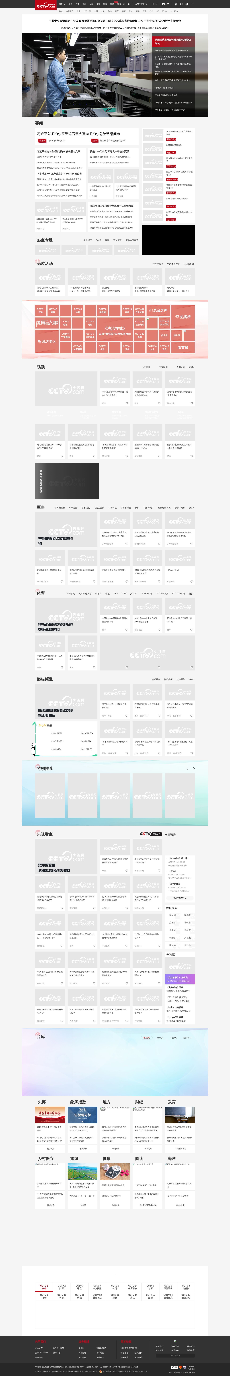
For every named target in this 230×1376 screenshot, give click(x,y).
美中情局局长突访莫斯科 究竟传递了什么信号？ (82, 973)
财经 (91, 4)
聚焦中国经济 (132, 240)
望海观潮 (170, 403)
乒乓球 (133, 593)
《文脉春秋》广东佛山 (177, 977)
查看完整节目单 (179, 898)
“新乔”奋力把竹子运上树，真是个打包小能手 (180, 743)
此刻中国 (51, 412)
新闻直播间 (171, 179)
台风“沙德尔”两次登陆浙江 (177, 198)
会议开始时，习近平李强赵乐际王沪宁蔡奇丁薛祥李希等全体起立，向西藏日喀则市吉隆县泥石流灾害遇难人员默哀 (115, 28)
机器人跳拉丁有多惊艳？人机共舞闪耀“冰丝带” (114, 1128)
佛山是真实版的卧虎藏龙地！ (178, 981)
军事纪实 (85, 508)
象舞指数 (78, 1102)
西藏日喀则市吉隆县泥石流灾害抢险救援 (171, 50)
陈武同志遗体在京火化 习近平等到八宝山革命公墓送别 (59, 168)
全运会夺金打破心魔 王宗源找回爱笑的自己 (147, 861)
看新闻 (172, 915)
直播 (45, 725)
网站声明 (39, 1357)
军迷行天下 (148, 508)
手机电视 (100, 1353)
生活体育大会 (173, 264)
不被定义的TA (151, 412)
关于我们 (159, 1346)
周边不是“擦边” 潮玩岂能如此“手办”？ (147, 973)
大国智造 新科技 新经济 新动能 (111, 289)
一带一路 (87, 11)
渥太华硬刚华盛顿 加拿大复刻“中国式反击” (179, 393)
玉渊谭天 (117, 240)
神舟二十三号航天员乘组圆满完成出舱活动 (172, 80)
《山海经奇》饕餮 (174, 987)
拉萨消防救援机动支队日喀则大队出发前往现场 (179, 446)
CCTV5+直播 (162, 593)
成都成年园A (86, 741)
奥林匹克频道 (85, 593)
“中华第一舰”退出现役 (164, 88)
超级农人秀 (139, 908)
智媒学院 (175, 1346)
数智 (151, 11)
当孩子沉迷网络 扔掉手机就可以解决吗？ (126, 188)
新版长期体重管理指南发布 (113, 1185)
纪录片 (174, 1037)
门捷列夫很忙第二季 (110, 1021)
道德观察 (41, 1021)
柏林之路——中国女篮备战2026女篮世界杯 (146, 620)
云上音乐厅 (189, 264)
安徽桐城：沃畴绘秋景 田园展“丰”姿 (170, 110)
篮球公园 (138, 630)
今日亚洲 (106, 946)
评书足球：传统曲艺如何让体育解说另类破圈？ (82, 1139)
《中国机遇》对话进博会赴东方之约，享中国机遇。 (81, 289)
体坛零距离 (139, 871)
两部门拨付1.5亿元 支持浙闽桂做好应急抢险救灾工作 (59, 179)
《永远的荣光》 (173, 570)
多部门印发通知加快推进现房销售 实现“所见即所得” (58, 190)
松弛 (104, 753)
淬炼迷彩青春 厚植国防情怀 (113, 570)
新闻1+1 (138, 946)
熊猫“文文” (144, 716)
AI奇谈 (83, 412)
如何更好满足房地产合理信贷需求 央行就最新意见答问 (59, 196)
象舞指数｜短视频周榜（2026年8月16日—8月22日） (82, 1128)
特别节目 (187, 1037)
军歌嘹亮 (170, 581)
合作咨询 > (175, 1355)
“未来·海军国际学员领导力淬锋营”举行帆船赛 (147, 572)
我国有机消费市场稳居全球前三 (49, 1185)
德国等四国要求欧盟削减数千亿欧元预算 (111, 206)
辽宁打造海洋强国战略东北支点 (179, 1185)
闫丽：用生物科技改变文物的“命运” (82, 1011)
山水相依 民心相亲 (56, 140)
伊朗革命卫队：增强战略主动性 (49, 572)
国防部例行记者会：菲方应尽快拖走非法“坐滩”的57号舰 (114, 534)
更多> (191, 367)
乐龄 (131, 11)
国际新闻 (40, 229)
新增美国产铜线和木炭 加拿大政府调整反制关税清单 (112, 211)
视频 (84, 4)
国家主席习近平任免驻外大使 (49, 157)
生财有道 (41, 946)
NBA (116, 593)
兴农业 (187, 938)
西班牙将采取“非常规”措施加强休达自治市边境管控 (111, 222)
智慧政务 (175, 1350)
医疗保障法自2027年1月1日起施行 (51, 185)
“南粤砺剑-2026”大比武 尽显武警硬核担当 (50, 973)
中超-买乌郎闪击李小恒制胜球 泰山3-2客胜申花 (82, 657)
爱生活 (172, 930)
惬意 (110, 716)
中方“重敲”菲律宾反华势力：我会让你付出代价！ (115, 393)
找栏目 (164, 335)
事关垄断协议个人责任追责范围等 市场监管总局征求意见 (147, 1128)
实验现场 (73, 908)
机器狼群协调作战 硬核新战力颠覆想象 (82, 936)
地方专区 (49, 342)
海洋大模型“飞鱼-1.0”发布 (177, 1196)
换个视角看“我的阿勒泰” (176, 1021)
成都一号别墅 (86, 749)
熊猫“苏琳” (112, 753)
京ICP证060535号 (41, 1371)
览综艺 (172, 922)
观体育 (187, 915)
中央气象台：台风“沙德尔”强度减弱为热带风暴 (109, 162)
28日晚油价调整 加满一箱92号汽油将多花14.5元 (110, 157)
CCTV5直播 (146, 593)
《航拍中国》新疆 (174, 1017)
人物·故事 (74, 1021)
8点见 (98, 240)
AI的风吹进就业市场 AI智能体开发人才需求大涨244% (147, 1139)
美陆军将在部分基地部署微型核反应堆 (82, 572)
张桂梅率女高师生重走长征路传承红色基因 (114, 1139)
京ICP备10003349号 (73, 1371)
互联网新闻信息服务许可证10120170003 (50, 1367)
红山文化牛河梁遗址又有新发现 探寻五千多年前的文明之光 (49, 1139)
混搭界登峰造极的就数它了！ (178, 991)
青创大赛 (180, 367)
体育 (98, 4)
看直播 (183, 348)
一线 (104, 871)
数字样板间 (158, 264)
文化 (103, 11)
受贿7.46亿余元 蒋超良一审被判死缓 (109, 151)
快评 (95, 140)
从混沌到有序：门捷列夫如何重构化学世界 (114, 1011)
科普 (117, 11)
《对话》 (172, 871)
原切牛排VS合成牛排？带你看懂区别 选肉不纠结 (82, 898)
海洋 (172, 1158)
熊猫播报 (168, 679)
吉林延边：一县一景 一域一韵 (82, 1196)
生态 (78, 11)
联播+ (42, 140)
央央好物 (174, 11)
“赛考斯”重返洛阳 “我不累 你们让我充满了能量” (115, 446)
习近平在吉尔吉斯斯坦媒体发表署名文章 (58, 151)
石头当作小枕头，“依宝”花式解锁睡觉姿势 (180, 706)
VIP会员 (71, 593)
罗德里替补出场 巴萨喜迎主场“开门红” (179, 620)
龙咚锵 (180, 412)
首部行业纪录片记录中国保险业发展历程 (145, 289)
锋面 (107, 240)
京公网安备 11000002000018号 (114, 1371)
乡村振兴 (69, 11)
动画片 (160, 1037)
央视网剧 (163, 367)
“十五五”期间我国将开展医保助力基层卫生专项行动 (50, 1196)
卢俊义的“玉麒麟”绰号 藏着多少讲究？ (147, 1011)
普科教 (187, 930)
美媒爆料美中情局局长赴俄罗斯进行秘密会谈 (147, 393)
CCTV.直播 (140, 4)
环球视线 (106, 983)
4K (129, 4)
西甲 (169, 630)
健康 (124, 11)
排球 (104, 630)
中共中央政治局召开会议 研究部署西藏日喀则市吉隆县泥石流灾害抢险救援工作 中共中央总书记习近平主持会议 (115, 20)
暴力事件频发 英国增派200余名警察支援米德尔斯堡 (111, 228)
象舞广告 (56, 1353)
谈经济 (172, 938)
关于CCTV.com (41, 1353)
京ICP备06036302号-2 (57, 1371)
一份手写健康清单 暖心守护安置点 (100, 188)
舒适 (169, 716)
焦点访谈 (170, 153)
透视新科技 (41, 908)
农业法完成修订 (72, 185)
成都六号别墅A (87, 733)
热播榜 (185, 317)
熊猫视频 (156, 679)
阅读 (137, 11)
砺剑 (137, 508)
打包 (136, 753)
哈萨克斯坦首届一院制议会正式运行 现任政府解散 (111, 217)
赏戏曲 (187, 945)
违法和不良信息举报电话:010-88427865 (123, 1367)
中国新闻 (170, 206)
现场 (136, 403)
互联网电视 (101, 1348)
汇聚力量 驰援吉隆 (174, 145)
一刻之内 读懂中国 (55, 416)
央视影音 (82, 1353)
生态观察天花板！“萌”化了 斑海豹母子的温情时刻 (147, 898)
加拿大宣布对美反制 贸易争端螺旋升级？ (114, 973)
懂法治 (172, 945)
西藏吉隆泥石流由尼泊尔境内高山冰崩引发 (82, 446)
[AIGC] (165, 4)
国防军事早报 (107, 581)
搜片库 (177, 335)
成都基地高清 (56, 733)
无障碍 (176, 6)
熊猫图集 (180, 679)
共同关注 (170, 193)
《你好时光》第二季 (178, 858)
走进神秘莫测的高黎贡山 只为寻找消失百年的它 (49, 898)
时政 (61, 4)
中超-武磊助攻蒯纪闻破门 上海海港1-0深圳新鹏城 (50, 657)
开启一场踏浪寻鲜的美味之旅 (178, 1011)
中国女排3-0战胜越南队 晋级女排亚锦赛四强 (173, 103)
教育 (105, 4)
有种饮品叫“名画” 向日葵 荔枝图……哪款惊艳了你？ (49, 936)
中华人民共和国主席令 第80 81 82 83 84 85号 (56, 162)
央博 (96, 11)
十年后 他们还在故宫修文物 (177, 1001)
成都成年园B (56, 749)
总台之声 (39, 1348)
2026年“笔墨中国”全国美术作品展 (49, 1128)
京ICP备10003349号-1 (90, 1371)
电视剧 (146, 1037)
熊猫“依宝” (177, 716)
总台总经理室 (58, 1348)
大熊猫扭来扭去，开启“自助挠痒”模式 (147, 706)
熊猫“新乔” (177, 753)
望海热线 (124, 1357)
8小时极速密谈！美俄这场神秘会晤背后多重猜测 (114, 936)
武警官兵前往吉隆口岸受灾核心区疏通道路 (147, 534)
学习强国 (87, 240)
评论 (77, 4)
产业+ (164, 11)
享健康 (187, 922)
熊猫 (112, 4)
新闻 (70, 4)
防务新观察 (59, 508)
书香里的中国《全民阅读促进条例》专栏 (147, 1196)
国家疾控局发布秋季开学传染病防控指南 (179, 1128)
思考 (104, 716)
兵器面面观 (99, 508)
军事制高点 (126, 508)
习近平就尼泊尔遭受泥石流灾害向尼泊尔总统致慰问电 (78, 134)
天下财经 (170, 220)
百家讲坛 (138, 1021)
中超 (107, 593)
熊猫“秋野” (144, 753)
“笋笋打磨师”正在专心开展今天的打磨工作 (147, 743)
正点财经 (170, 166)
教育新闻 (119, 196)
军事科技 (112, 508)
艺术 (144, 11)
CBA (124, 593)
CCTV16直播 (178, 593)
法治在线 (138, 983)
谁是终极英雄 (164, 508)
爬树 (169, 753)
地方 (61, 11)
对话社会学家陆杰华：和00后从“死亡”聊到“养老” (49, 446)
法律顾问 (138, 1353)
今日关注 (73, 983)
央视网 (81, 1348)
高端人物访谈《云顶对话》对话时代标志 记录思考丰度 (48, 289)
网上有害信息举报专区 (130, 1348)
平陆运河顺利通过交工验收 (166, 95)
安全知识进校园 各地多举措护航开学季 (179, 1139)
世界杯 (98, 593)
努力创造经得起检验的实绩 (112, 140)
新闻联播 (170, 139)
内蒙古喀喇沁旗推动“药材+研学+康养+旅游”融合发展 (82, 1185)
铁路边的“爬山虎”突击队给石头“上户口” (50, 1011)
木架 (136, 716)
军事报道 (73, 508)
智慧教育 (191, 1350)
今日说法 (106, 908)
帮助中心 (100, 1357)
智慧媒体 (159, 1350)
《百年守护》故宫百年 (177, 997)
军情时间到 (179, 508)
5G (158, 11)
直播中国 (121, 4)
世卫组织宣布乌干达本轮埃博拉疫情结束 (73, 220)
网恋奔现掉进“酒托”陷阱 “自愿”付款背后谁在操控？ (115, 861)
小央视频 (145, 367)
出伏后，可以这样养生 (111, 1196)
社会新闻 (93, 196)
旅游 (110, 11)
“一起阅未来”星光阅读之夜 (145, 1185)
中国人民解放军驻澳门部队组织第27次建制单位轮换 (179, 534)
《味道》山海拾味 (174, 1007)
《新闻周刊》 (174, 884)
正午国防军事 (42, 581)
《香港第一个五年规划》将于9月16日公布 (59, 173)
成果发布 (191, 1346)
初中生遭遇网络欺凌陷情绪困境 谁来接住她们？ (114, 898)
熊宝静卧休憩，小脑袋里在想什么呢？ (114, 706)
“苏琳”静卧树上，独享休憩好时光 (115, 743)
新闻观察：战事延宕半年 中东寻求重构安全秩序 (46, 220)
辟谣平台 (124, 1353)
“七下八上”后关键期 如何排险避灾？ (147, 936)
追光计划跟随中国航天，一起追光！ (178, 289)
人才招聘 (138, 1357)
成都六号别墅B (57, 741)
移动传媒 (82, 1357)
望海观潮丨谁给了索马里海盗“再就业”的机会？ (147, 446)
